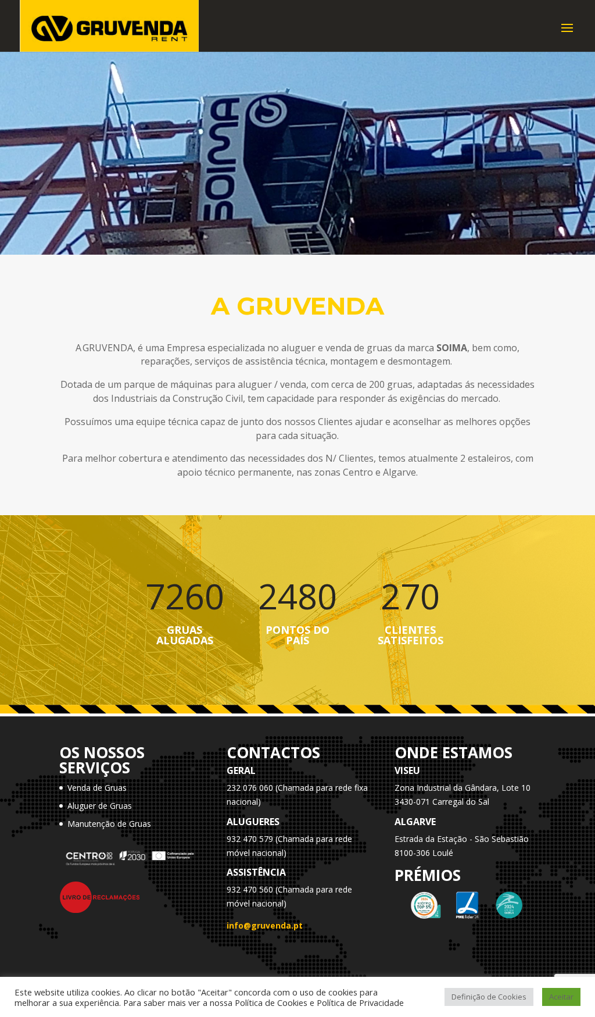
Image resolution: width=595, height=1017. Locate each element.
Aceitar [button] (561, 996)
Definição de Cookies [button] (488, 996)
